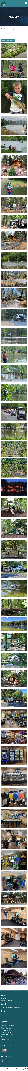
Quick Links (4, 1037)
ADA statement (6, 1032)
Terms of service (6, 1028)
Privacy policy (5, 1030)
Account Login (5, 1039)
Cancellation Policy (7, 1035)
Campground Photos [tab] (8, 40)
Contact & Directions (8, 1026)
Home (3, 28)
